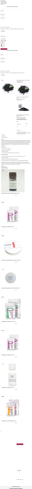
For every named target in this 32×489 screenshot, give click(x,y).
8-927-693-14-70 (3, 0)
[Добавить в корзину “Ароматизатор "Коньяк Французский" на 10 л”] (3, 199)
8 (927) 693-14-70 (3, 438)
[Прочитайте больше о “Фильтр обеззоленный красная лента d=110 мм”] (3, 265)
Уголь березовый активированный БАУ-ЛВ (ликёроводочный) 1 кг (23, 115)
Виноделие (18, 435)
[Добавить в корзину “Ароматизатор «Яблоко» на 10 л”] (3, 393)
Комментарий (19, 456)
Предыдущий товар (19, 82)
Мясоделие (18, 437)
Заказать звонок (29, 5)
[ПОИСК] (30, 39)
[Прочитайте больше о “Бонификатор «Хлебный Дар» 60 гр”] (3, 426)
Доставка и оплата (3, 451)
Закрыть (3, 202)
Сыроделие (18, 438)
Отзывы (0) (3, 136)
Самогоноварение (21, 80)
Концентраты (18, 441)
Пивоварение (19, 434)
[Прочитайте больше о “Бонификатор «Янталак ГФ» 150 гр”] (3, 327)
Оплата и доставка (4, 137)
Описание (2, 139)
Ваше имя (2, 54)
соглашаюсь (11, 72)
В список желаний (3, 197)
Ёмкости (2, 445)
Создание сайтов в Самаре (5, 485)
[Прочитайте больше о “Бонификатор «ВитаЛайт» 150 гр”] (3, 360)
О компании (2, 454)
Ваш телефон (3, 14)
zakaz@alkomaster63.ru (4, 2)
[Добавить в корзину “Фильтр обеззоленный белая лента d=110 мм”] (3, 293)
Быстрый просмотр (3, 200)
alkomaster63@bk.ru (3, 1)
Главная (18, 80)
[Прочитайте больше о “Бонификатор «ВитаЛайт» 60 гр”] (3, 232)
